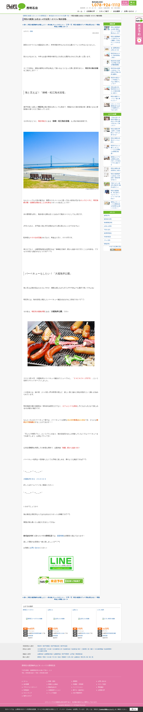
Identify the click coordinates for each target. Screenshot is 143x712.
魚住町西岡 (107, 649)
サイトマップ (28, 693)
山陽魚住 (77, 657)
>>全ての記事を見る (115, 246)
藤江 (92, 649)
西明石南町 (38, 633)
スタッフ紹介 (102, 684)
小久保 (62, 633)
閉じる (134, 709)
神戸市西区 (46, 646)
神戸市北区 (64, 646)
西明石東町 (113, 633)
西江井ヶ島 (84, 657)
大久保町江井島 (42, 651)
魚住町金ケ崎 (76, 649)
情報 (31, 31)
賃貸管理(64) (107, 233)
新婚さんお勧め (53, 684)
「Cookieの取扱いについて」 (106, 709)
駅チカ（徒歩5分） (79, 690)
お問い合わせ (35, 548)
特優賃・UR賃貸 (78, 684)
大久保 (49, 657)
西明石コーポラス (28, 610)
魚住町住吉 (67, 649)
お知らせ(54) (107, 226)
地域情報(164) (108, 222)
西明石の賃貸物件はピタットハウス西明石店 (38, 665)
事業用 (75, 681)
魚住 (59, 657)
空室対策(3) (107, 237)
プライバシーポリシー (30, 687)
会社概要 (26, 684)
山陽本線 (40, 654)
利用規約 (26, 690)
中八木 (54, 657)
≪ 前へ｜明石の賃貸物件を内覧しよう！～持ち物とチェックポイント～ (43, 24)
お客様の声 (101, 690)
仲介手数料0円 (77, 693)
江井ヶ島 (70, 657)
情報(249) (106, 244)
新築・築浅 (51, 681)
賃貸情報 (60, 536)
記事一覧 (69, 24)
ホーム (26, 681)
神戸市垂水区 (55, 646)
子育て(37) (107, 229)
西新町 (64, 657)
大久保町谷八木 (57, 649)
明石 (44, 657)
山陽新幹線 (57, 654)
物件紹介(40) (107, 219)
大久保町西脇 (99, 649)
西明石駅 (30, 635)
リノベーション (78, 687)
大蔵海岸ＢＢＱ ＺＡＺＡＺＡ (34, 479)
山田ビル (50, 610)
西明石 (39, 657)
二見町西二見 (85, 649)
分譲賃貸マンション (54, 690)
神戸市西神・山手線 (68, 654)
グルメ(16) (107, 240)
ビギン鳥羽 (100, 610)
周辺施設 (100, 687)
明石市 (33, 633)
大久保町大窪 (41, 649)
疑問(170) (106, 215)
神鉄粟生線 (79, 654)
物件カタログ (28, 696)
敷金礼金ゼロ (52, 687)
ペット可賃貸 (52, 693)
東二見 (91, 657)
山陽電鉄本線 (48, 654)
